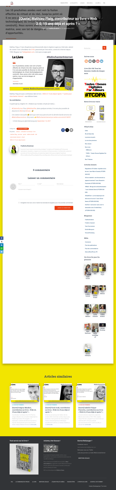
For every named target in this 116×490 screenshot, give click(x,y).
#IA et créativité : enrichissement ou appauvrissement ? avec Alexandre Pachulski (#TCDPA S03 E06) (95, 180)
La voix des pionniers (23, 128)
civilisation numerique (26, 131)
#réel (21, 111)
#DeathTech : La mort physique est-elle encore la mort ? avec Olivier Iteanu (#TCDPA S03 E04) (95, 198)
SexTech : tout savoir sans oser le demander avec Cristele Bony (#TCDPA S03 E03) (94, 207)
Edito (86, 130)
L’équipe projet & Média (58, 481)
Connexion (88, 242)
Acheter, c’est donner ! (96, 481)
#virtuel (27, 111)
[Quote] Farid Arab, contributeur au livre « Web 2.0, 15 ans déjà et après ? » (57, 410)
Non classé (88, 143)
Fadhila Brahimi (89, 219)
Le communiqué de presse (22, 481)
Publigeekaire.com (28, 52)
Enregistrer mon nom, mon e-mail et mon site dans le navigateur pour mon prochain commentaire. (47, 202)
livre (34, 131)
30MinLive (88, 150)
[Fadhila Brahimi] (14, 149)
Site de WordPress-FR (91, 252)
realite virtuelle (30, 134)
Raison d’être (64, 3)
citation (18, 131)
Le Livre (98, 3)
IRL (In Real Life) (89, 134)
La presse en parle (90, 137)
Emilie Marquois (89, 229)
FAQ (104, 3)
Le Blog (82, 3)
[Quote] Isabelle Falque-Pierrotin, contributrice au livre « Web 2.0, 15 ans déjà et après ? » (90, 410)
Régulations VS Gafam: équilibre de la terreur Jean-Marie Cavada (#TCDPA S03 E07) (95, 171)
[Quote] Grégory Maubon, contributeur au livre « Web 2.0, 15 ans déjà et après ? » (24, 410)
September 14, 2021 (44, 121)
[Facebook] (1, 238)
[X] (1, 241)
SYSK (33, 49)
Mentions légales (84, 458)
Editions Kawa (60, 470)
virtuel (23, 137)
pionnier (20, 134)
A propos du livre (82, 481)
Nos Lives (89, 3)
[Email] (1, 252)
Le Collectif (73, 3)
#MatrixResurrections (19, 117)
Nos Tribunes (88, 159)
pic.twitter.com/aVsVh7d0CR (60, 117)
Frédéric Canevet (90, 223)
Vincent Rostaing (89, 232)
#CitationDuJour (17, 108)
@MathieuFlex (31, 108)
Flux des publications (91, 245)
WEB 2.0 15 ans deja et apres (17, 140)
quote (24, 134)
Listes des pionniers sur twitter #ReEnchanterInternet (92, 452)
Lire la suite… (33, 424)
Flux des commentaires (91, 248)
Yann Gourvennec (90, 226)
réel (36, 134)
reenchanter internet (15, 137)
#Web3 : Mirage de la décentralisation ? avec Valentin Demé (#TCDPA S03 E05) (95, 189)
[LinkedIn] (1, 245)
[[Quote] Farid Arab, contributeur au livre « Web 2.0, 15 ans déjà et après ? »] (58, 392)
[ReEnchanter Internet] (11, 3)
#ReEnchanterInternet (43, 117)
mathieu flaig (13, 134)
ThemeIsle (103, 486)
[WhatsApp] (1, 248)
